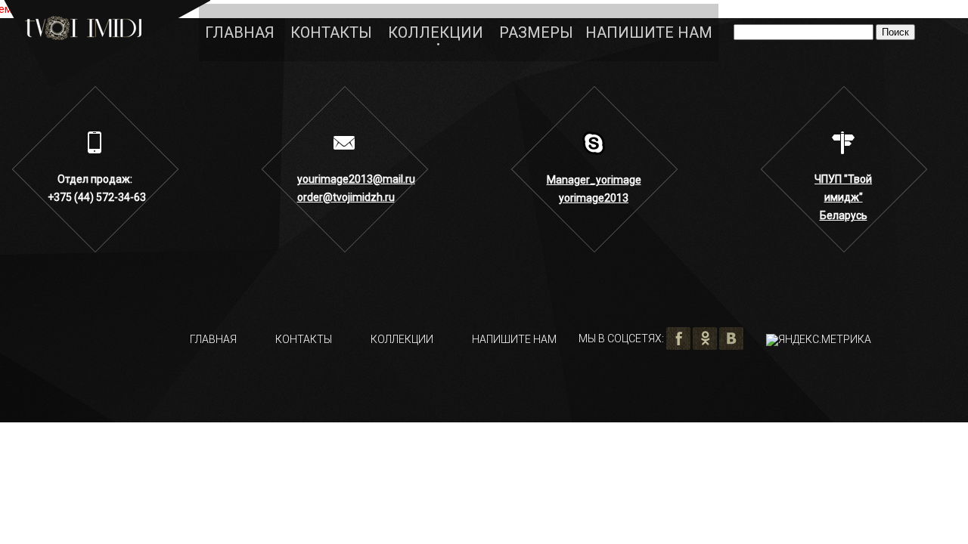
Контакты (331, 32)
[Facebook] (678, 338)
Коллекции (435, 32)
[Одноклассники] (705, 338)
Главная (240, 32)
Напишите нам (648, 32)
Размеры (536, 32)
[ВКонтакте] (731, 338)
